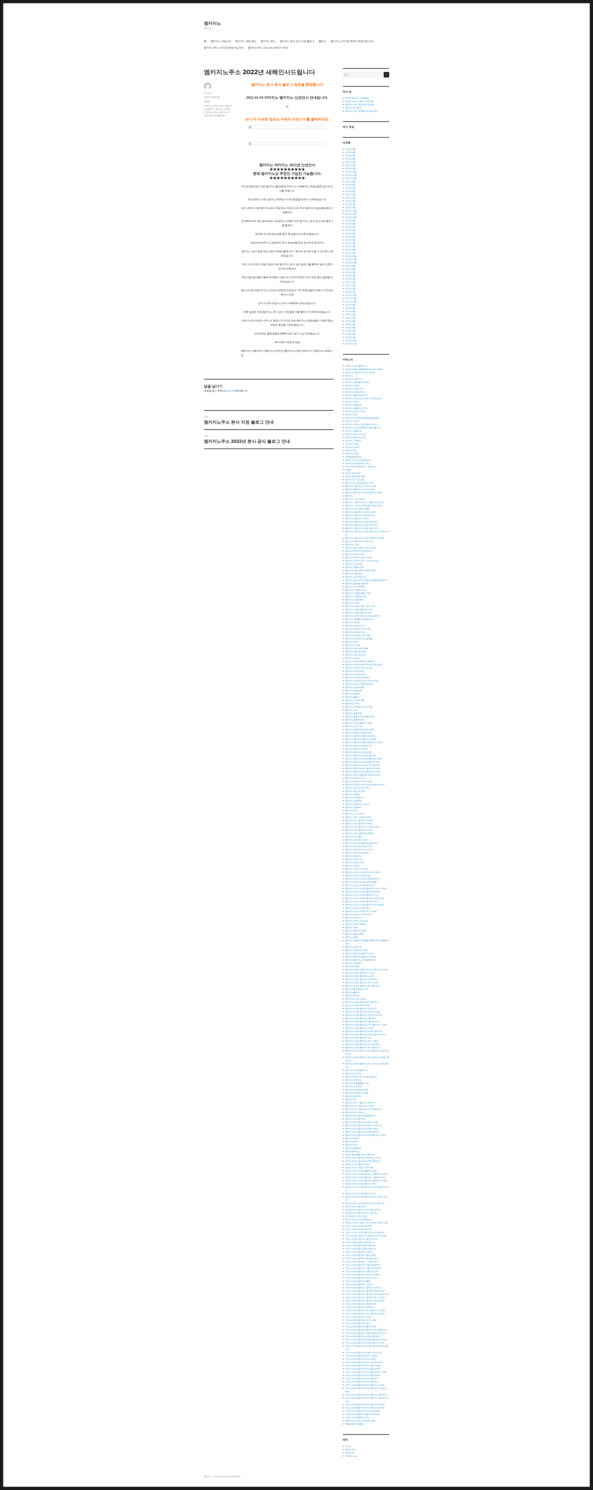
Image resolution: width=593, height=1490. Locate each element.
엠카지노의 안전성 (353, 107)
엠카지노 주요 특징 (353, 836)
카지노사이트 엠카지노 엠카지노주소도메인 (364, 1300)
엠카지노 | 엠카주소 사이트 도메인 (360, 512)
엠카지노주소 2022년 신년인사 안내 (268, 47)
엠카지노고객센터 (353, 963)
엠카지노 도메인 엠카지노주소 (358, 612)
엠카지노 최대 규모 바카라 (357, 852)
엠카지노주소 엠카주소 (355, 1118)
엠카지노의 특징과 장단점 (356, 1092)
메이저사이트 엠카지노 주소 (357, 463)
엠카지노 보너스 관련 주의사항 (359, 684)
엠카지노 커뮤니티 (353, 917)
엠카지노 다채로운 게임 (355, 596)
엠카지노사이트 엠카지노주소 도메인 (361, 1041)
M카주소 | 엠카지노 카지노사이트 (360, 372)
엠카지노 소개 (351, 710)
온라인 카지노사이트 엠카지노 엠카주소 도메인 (366, 1180)
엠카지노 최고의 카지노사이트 (358, 849)
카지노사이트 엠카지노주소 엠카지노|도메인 (365, 1404)
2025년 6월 (350, 191)
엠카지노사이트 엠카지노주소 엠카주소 (362, 1044)
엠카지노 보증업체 (353, 690)
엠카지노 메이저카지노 (355, 654)
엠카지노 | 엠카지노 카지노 (357, 518)
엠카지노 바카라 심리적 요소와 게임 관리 (363, 664)
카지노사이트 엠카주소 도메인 (358, 1251)
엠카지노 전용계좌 (353, 800)
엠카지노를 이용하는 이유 (356, 989)
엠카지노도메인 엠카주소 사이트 (359, 972)
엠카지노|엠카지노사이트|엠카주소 (360, 959)
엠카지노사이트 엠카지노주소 (358, 1037)
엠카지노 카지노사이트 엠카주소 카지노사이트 (366, 888)
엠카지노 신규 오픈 (353, 726)
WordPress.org (351, 1455)
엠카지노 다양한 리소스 (355, 589)
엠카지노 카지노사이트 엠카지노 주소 (362, 895)
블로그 (322, 41)
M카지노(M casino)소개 (355, 434)
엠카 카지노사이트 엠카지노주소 (359, 482)
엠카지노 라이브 (352, 622)
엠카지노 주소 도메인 (354, 813)
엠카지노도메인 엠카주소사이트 (359, 976)
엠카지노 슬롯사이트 (354, 719)
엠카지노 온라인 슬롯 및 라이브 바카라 (362, 774)
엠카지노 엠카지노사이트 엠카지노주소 (362, 761)
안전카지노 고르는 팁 (354, 479)
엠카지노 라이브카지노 (355, 632)
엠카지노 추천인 (352, 865)
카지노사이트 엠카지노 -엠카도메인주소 (363, 1264)
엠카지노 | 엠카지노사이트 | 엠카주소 (361, 528)
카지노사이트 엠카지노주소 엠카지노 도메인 (365, 1385)
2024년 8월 (350, 223)
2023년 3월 (350, 246)
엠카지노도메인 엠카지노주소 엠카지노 (362, 985)
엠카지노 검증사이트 (354, 567)
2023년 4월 (350, 243)
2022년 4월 (350, 282)
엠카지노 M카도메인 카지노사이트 (360, 547)
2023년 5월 (350, 239)
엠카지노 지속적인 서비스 (356, 839)
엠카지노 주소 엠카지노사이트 (358, 830)
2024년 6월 (350, 230)
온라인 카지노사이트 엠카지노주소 (360, 1193)
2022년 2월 (350, 288)
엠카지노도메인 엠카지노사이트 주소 (361, 979)
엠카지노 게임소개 (221, 41)
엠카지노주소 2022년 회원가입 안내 (224, 47)
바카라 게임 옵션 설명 (355, 476)
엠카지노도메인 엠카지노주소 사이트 (361, 982)
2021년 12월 (350, 295)
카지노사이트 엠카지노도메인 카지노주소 (363, 1352)
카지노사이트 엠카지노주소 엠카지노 (361, 1381)
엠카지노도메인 (352, 966)
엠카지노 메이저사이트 (355, 651)
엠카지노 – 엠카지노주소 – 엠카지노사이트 (364, 502)
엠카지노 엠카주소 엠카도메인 (358, 732)
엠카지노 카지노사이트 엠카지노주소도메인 (364, 904)
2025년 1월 (350, 207)
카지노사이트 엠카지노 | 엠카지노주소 (362, 1271)
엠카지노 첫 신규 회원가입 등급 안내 (361, 111)
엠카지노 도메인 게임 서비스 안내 (360, 606)
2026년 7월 (350, 149)
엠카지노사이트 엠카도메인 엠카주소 (361, 1002)
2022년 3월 (350, 285)
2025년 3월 (350, 201)
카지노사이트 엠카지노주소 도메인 (360, 1359)
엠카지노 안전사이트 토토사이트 (359, 729)
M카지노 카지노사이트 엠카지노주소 (361, 424)
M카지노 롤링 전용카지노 (356, 395)
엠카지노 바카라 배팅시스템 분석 (360, 661)
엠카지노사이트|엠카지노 (356, 1070)
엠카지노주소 (268, 41)
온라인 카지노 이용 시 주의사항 (359, 101)
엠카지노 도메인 (352, 602)
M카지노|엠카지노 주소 (355, 437)
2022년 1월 (350, 291)
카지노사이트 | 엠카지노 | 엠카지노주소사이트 (365, 1235)
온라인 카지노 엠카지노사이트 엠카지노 (363, 1161)
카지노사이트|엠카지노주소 (357, 1417)
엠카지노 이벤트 (352, 794)
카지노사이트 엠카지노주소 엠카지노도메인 (364, 1407)
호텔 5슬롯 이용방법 (354, 1423)
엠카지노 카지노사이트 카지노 (358, 914)
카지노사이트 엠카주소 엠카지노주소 (361, 1258)
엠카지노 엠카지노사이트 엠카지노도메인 (363, 758)
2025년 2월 (350, 204)
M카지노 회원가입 (353, 430)
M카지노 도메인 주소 (354, 388)
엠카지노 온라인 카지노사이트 (358, 781)
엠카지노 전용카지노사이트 (357, 804)
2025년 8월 (350, 184)
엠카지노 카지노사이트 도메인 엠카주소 (363, 878)
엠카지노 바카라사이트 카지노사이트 (361, 680)
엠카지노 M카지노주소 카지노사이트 (361, 560)
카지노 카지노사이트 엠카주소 (359, 1226)
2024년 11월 (350, 213)
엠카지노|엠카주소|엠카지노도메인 (360, 956)
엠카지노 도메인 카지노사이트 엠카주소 (363, 615)
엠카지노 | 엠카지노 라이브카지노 (360, 515)
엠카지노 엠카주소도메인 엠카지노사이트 (363, 742)
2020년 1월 (350, 337)
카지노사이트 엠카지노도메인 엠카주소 (362, 1336)
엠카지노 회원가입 (353, 946)
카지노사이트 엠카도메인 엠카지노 (360, 1248)
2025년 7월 (350, 188)
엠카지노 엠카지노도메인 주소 (358, 745)
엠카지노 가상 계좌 (353, 563)
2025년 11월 (350, 175)
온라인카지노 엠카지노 (355, 1206)
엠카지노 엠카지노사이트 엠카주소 (360, 755)
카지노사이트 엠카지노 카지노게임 (360, 1320)
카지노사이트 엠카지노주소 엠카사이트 (362, 1375)
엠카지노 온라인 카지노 (355, 778)
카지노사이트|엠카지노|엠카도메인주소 (362, 1414)
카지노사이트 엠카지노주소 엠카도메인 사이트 (366, 1372)
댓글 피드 (349, 1452)
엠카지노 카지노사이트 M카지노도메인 (362, 872)
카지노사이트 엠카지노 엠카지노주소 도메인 (365, 1297)
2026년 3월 (350, 162)
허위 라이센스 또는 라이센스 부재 (360, 1420)
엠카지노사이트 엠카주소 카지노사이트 (362, 1011)
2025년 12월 (350, 171)
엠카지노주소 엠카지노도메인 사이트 (361, 1122)
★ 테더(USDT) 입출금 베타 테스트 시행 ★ (364, 369)
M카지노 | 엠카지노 (354, 379)
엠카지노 (212, 23)
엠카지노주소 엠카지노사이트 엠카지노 (362, 1131)
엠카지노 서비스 (352, 703)
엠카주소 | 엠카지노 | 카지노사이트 (360, 486)
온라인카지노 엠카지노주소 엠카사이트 (362, 1209)
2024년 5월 (350, 233)
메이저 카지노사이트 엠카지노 (358, 460)
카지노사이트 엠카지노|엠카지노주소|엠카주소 (366, 1329)
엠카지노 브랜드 (352, 693)
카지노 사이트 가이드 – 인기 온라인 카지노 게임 (366, 1222)
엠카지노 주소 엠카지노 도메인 (359, 820)
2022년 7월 (350, 272)
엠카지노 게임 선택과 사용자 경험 (360, 570)
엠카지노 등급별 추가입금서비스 (359, 619)
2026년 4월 (350, 158)
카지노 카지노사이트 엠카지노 (358, 1229)
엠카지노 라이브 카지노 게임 (358, 628)
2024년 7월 (350, 226)
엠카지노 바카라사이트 (355, 674)
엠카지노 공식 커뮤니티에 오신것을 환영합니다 (366, 580)
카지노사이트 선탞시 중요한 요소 (360, 1242)
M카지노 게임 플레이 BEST (357, 382)
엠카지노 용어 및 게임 (355, 791)
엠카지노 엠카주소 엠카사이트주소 (360, 735)
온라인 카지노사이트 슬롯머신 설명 (361, 1170)
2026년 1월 (350, 168)
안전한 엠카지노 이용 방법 (357, 98)
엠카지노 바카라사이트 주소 (357, 677)
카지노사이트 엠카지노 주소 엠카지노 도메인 (365, 1310)
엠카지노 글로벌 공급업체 (356, 583)
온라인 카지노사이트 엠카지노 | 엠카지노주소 (365, 1177)
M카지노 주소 (351, 414)
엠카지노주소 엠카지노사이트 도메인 (361, 1128)
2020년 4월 (350, 327)
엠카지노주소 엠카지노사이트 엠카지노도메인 (365, 1135)
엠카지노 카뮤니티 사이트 (356, 869)
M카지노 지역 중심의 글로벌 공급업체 (362, 417)
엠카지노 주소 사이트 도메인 (358, 817)
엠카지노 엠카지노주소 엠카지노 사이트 (363, 771)
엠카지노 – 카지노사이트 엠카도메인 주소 (363, 505)
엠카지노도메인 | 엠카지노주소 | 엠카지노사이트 (366, 969)
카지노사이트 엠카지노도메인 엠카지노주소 (364, 1342)
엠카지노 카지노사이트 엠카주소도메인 (362, 891)
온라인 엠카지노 (352, 1151)
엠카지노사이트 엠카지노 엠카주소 (360, 1018)
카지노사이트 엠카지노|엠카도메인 (360, 1326)
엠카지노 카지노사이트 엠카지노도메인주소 (364, 898)
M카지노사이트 (352, 447)
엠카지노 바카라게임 (354, 671)
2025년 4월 (350, 197)
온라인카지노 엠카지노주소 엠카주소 (361, 1213)
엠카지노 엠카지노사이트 (356, 748)
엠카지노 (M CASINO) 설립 (357, 508)
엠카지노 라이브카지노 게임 (357, 635)
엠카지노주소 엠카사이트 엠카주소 (360, 1115)
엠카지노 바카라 (352, 658)
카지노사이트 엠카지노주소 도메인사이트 (363, 1362)
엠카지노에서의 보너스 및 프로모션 (361, 1076)
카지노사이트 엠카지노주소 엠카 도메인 (363, 1365)
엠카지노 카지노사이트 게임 (357, 875)
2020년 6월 (350, 321)
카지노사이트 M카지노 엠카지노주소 (361, 1238)
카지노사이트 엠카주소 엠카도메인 (360, 1255)
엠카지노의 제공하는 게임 (356, 1089)
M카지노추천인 (352, 453)
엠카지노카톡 (351, 1141)
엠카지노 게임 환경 (353, 573)
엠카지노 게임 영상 (245, 41)
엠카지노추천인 (352, 1138)
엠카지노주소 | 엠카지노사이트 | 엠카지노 (363, 1109)
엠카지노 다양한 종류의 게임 (358, 593)
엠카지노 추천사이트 (354, 862)
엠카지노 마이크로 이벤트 (356, 648)
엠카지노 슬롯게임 (353, 713)
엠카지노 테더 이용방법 (355, 924)
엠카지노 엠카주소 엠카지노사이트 (360, 739)
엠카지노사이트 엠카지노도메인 (359, 1028)
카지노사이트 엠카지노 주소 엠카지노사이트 (365, 1313)
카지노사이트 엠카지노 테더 (357, 1323)
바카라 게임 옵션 (352, 473)
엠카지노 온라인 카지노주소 (357, 787)
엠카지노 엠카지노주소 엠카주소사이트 (362, 768)
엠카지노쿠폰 (351, 1144)
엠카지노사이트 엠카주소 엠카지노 (360, 1008)
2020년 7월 (350, 317)
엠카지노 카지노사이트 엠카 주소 (360, 885)
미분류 (207, 101)
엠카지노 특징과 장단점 (355, 930)
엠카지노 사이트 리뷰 (354, 700)
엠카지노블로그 (352, 992)
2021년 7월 (350, 311)
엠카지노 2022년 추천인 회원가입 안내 (351, 41)
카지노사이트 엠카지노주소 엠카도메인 (362, 1368)
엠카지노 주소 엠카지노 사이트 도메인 (362, 826)
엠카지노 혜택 (351, 937)
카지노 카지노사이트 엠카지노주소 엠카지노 (365, 1232)
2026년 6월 (350, 152)
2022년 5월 (350, 278)
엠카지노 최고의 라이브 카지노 (359, 846)
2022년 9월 (350, 265)
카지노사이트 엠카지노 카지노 (358, 1316)
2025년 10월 (350, 178)
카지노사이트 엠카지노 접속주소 (359, 1307)
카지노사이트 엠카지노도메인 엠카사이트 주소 (366, 1333)
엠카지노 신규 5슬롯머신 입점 (358, 723)
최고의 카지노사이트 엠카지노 (358, 1219)
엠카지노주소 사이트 (354, 1112)
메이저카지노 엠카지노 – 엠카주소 (360, 466)
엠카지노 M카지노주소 (355, 554)
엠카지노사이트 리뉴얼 (355, 998)
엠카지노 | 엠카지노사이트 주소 (359, 541)
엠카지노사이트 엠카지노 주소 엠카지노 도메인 (366, 1024)
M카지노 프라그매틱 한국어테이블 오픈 (363, 427)
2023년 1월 (350, 252)
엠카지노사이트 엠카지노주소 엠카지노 (362, 1047)
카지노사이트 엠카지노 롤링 (357, 1281)
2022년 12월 (350, 256)
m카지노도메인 (352, 443)
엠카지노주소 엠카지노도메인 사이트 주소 (364, 1125)
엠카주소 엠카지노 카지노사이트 (359, 489)
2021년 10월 (350, 301)
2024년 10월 (350, 217)
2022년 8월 (350, 269)
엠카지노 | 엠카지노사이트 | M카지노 (361, 525)
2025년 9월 (350, 181)
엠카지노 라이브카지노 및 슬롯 (359, 638)
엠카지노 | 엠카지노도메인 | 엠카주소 (361, 521)
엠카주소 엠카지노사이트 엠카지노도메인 (363, 492)
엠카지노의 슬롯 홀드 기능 (357, 1083)
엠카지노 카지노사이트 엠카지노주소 (361, 901)
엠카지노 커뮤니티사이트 (356, 920)
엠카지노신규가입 (353, 1073)
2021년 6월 (350, 314)
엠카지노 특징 (351, 927)
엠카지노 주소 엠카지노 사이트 (359, 823)
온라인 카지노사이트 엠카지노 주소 (361, 1183)
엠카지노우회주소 (353, 1079)
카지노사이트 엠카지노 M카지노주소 (361, 1277)
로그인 (231, 390)
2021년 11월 (350, 298)
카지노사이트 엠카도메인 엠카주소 (360, 1245)
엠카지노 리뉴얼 (352, 645)
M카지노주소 (219, 105)
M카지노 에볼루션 (353, 404)
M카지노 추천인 (352, 421)
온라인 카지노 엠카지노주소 (357, 1164)
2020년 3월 (350, 330)
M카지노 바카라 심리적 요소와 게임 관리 (363, 398)
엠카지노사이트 (352, 995)
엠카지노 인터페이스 (354, 797)
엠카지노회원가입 (217, 115)
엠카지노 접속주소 (353, 807)
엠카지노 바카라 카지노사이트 (358, 667)
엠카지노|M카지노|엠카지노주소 (359, 953)
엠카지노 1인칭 (352, 544)
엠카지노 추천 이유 (353, 859)
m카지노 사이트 (352, 401)
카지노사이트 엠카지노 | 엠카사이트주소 (363, 1268)
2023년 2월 (350, 249)
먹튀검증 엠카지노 (353, 456)
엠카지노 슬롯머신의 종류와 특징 (360, 716)
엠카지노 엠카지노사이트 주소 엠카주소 (363, 765)
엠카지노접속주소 (353, 1096)
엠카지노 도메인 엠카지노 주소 (359, 609)
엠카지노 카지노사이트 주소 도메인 (361, 911)
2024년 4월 (350, 236)
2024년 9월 (350, 220)
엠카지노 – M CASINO (355, 499)
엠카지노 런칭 (351, 641)
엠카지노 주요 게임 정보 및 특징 (359, 104)
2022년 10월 (350, 262)
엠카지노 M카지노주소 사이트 (358, 557)
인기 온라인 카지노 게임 (356, 1216)
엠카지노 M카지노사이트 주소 (358, 551)
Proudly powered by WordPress (228, 1476)
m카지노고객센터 (353, 440)
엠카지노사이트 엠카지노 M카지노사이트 (363, 1015)
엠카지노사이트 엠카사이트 (357, 1005)
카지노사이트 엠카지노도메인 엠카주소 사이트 (366, 1339)
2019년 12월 (350, 340)
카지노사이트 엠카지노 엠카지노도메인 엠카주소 (367, 1294)
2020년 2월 (350, 334)
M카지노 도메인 (352, 385)
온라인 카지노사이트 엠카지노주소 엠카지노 (365, 1203)
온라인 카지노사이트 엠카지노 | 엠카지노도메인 (366, 1174)
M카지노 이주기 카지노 (355, 411)
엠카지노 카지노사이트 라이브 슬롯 (361, 882)
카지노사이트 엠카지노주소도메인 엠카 (362, 1410)
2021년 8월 (350, 308)
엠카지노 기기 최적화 (354, 586)
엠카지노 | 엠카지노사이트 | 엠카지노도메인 (364, 538)
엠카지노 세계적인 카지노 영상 (359, 706)
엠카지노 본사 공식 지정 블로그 (297, 41)
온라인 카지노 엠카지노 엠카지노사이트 (363, 1157)
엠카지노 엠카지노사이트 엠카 (358, 752)
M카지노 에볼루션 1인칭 (356, 408)
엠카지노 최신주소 (353, 856)
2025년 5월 (350, 194)
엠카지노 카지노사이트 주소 (357, 907)
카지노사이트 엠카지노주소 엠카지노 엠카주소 (366, 1394)
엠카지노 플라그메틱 (354, 933)
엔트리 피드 (350, 1449)
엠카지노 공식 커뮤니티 (355, 576)
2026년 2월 (350, 165)
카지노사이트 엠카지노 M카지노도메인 (362, 1274)
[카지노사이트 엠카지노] (356, 366)
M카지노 (208, 105)
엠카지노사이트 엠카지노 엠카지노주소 (362, 1021)
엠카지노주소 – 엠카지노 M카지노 (360, 1102)
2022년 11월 (350, 259)
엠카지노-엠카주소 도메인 (356, 950)
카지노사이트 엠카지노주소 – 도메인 (361, 1355)
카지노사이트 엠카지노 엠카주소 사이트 (363, 1287)
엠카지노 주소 (351, 810)
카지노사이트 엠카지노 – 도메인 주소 (361, 1261)
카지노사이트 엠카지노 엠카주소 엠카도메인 (365, 1290)
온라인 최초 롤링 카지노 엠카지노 (360, 1154)
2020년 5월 (350, 324)
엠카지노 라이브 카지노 (355, 625)
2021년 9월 (350, 304)
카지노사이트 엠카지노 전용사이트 (360, 1303)
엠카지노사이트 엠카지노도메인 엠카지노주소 (365, 1034)
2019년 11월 (350, 343)
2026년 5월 (350, 155)
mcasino (208, 92)
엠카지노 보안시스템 (354, 687)
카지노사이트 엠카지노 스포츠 (358, 1284)
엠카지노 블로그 (352, 697)
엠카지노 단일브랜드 (354, 599)
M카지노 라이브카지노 (355, 392)
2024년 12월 (350, 210)
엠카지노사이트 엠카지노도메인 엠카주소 (363, 1031)
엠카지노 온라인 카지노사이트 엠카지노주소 (365, 784)
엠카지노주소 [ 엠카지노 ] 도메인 (359, 1105)
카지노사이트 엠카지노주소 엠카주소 (361, 1378)
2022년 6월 (350, 275)
